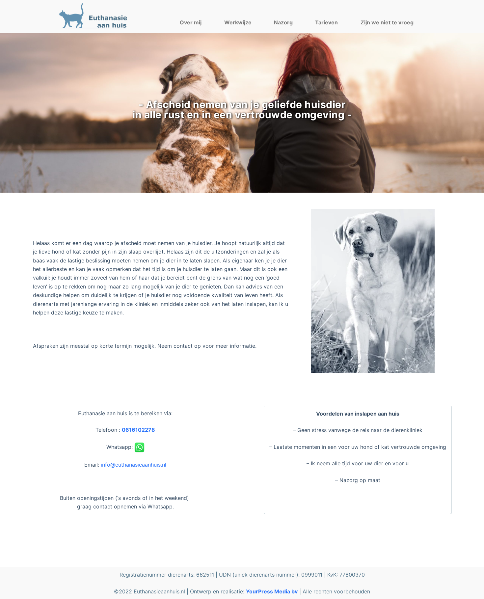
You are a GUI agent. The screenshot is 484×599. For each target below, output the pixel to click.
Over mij (191, 22)
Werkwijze (238, 22)
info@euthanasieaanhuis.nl (133, 464)
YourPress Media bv (272, 591)
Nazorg (283, 22)
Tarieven (326, 22)
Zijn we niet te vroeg (387, 22)
